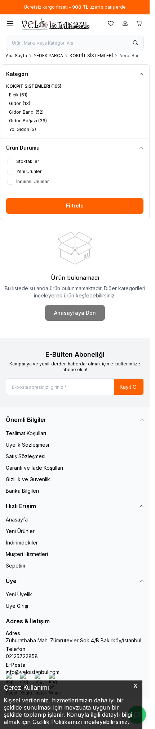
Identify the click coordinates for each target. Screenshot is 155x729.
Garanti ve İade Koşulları (34, 468)
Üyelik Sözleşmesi (27, 445)
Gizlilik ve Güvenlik (28, 479)
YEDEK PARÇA (48, 55)
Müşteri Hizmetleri (27, 554)
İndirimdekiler (22, 542)
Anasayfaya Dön (75, 313)
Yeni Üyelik (19, 594)
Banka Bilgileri (22, 491)
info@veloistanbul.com (32, 672)
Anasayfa (17, 519)
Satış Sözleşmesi (25, 456)
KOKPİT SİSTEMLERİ (91, 55)
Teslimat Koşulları (26, 433)
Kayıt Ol (129, 387)
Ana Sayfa (16, 55)
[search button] (135, 43)
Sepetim (15, 565)
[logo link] (55, 23)
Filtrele (75, 205)
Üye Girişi (17, 606)
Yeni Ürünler (20, 531)
